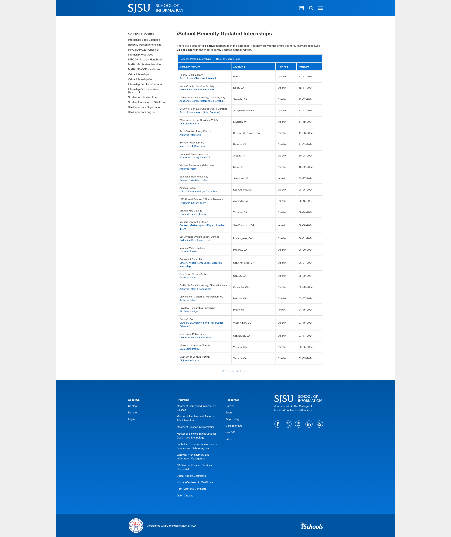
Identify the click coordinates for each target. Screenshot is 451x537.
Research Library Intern (193, 202)
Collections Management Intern (197, 89)
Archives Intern (188, 168)
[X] (288, 424)
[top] (131, 396)
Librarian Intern (188, 251)
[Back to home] (298, 398)
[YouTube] (319, 424)
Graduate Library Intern (193, 213)
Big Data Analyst (189, 311)
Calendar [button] (301, 8)
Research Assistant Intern (194, 180)
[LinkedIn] (309, 424)
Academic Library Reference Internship (202, 100)
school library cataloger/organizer (198, 191)
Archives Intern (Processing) (195, 288)
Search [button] (311, 8)
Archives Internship (190, 134)
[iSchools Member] (311, 525)
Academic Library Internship (195, 157)
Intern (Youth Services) (192, 146)
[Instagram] (298, 424)
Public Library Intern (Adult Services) (200, 112)
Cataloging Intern (189, 348)
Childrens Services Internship (196, 337)
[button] (320, 8)
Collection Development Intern (196, 239)
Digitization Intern (189, 123)
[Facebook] (277, 424)
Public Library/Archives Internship (198, 78)
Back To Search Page (228, 58)
